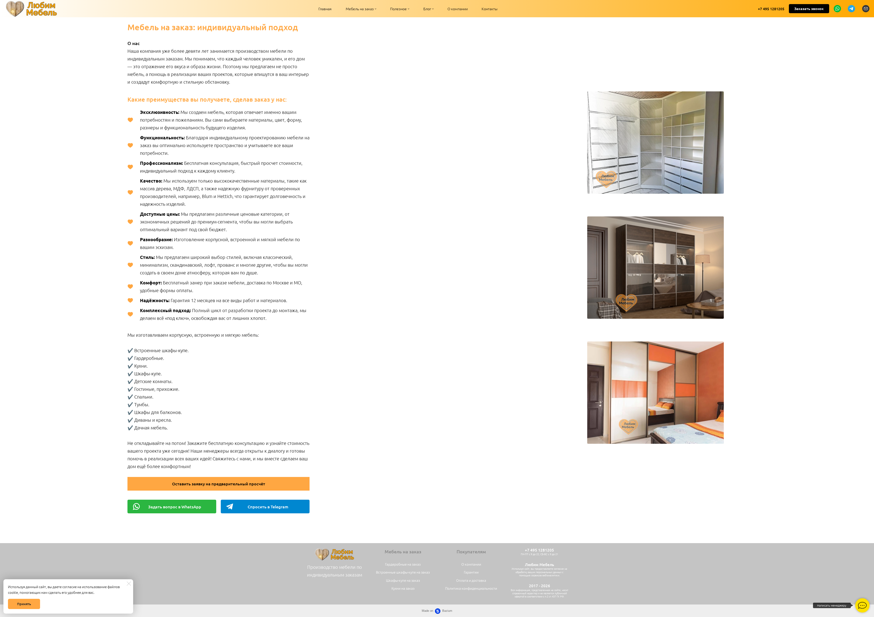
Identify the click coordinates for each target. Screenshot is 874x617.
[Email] (865, 8)
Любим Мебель (539, 564)
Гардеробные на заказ (403, 564)
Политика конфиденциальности (471, 588)
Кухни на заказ (402, 588)
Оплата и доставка (471, 580)
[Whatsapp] (837, 8)
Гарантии (471, 572)
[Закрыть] (129, 584)
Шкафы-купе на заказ (403, 580)
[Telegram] (851, 8)
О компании (471, 564)
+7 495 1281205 (539, 550)
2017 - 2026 (539, 585)
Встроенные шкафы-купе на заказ (403, 572)
